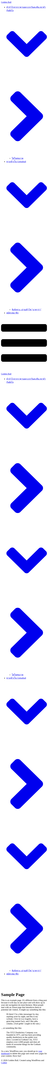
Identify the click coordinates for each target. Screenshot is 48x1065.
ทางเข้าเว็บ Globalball (16, 678)
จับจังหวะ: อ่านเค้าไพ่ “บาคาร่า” (26, 309)
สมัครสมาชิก (12, 313)
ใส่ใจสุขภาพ (17, 158)
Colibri (4, 1063)
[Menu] (24, 345)
